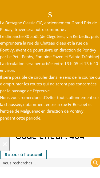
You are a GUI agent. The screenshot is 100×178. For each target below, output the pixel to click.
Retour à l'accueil (23, 155)
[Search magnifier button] (95, 162)
